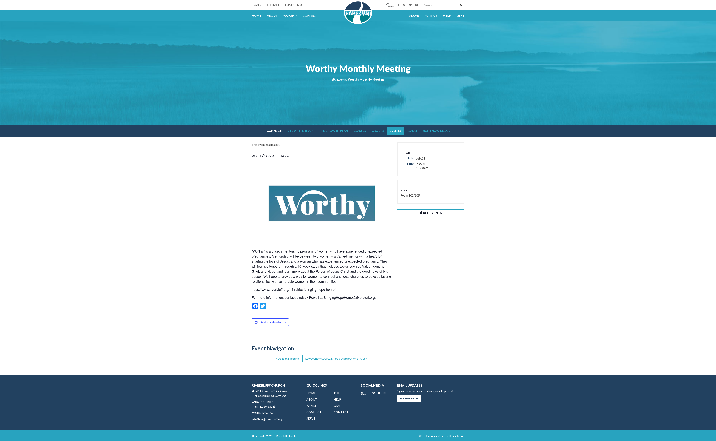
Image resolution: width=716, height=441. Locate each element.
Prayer (256, 5)
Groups (378, 130)
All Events (432, 213)
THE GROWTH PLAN (333, 130)
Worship (290, 15)
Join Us (431, 15)
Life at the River (300, 130)
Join (337, 393)
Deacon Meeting (287, 358)
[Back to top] (706, 431)
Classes (360, 130)
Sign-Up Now (409, 398)
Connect (310, 15)
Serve (414, 15)
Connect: (274, 130)
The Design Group (454, 435)
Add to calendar (271, 322)
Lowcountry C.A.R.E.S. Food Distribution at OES (336, 358)
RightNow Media (436, 130)
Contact (273, 5)
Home (256, 15)
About (272, 15)
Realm (412, 130)
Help (447, 15)
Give (460, 15)
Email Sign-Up (294, 5)
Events (341, 79)
